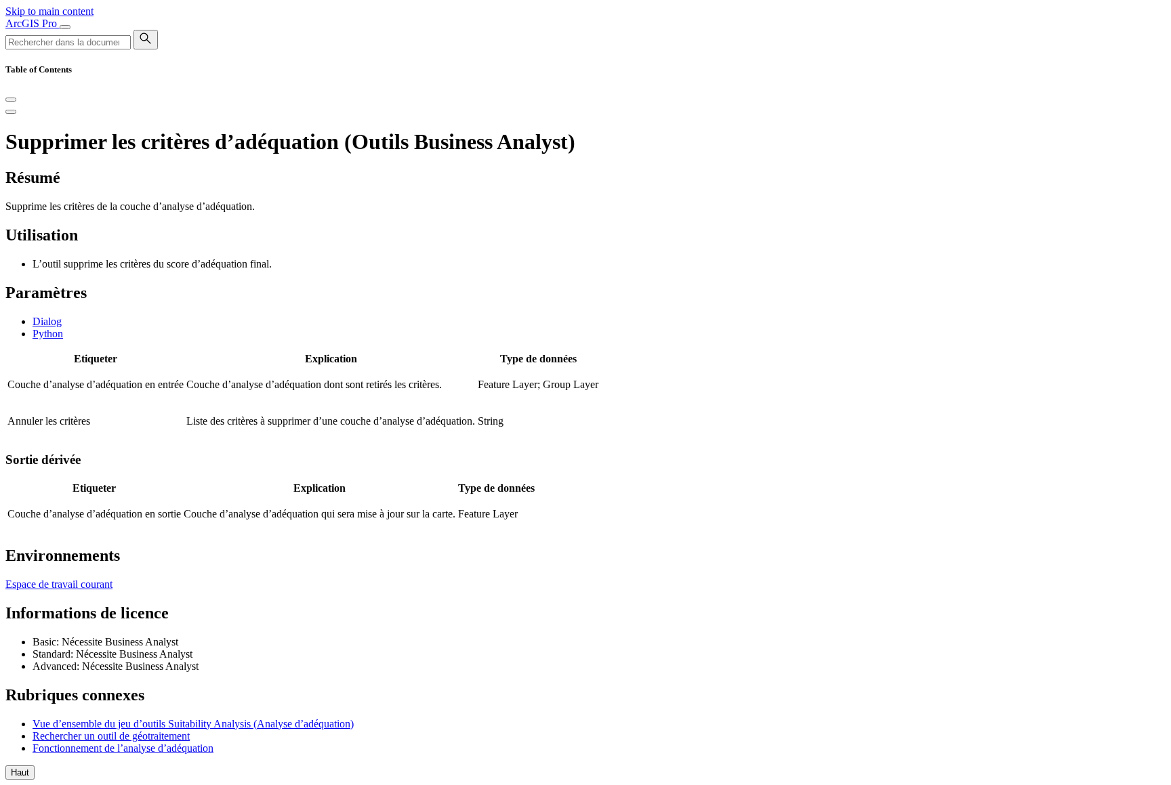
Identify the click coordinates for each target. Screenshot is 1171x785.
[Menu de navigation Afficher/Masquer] (65, 27)
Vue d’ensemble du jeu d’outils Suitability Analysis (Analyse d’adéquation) (193, 723)
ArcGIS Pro (32, 23)
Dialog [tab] (47, 321)
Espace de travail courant (58, 584)
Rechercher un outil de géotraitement (111, 736)
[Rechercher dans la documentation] (145, 39)
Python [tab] (48, 333)
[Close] (10, 100)
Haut (20, 772)
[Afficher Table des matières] (10, 112)
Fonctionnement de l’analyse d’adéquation (123, 748)
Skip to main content (49, 11)
